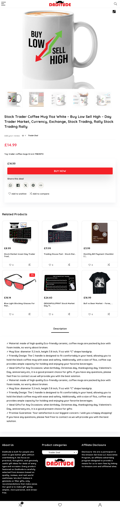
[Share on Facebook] (18, 185)
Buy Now (60, 170)
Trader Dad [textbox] (59, 452)
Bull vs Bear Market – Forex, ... (98, 303)
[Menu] (3, 4)
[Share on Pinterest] (33, 185)
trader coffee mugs (18, 154)
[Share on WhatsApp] (10, 185)
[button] (114, 11)
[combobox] (60, 452)
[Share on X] (26, 185)
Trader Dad (33, 135)
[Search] (115, 4)
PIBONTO (39, 154)
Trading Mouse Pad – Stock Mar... (60, 254)
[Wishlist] (60, 505)
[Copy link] (41, 185)
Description (60, 328)
